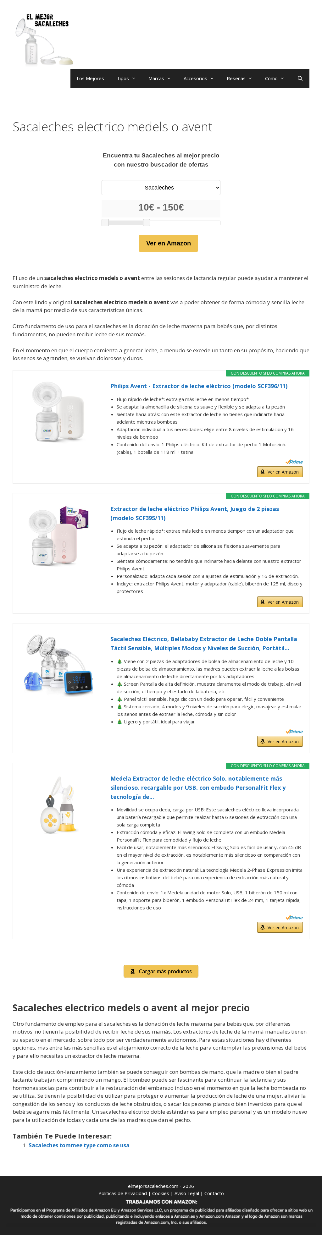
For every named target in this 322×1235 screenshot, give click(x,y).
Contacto (214, 1193)
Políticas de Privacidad (122, 1193)
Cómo (271, 78)
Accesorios (195, 78)
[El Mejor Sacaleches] (44, 40)
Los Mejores (90, 78)
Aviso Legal (187, 1193)
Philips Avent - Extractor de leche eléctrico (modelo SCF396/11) (198, 386)
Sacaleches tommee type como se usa (79, 1145)
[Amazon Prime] (294, 461)
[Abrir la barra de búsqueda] (300, 78)
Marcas (156, 78)
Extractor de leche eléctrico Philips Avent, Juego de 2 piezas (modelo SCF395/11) (194, 513)
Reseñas (236, 78)
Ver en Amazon (168, 243)
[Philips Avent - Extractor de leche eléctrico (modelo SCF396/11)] (58, 412)
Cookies (160, 1193)
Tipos (123, 78)
